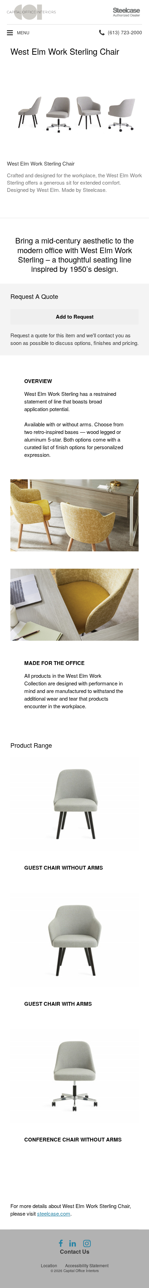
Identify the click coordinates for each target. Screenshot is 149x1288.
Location (49, 1265)
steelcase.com (53, 1213)
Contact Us (74, 1251)
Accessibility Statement (86, 1265)
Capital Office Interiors (81, 1270)
